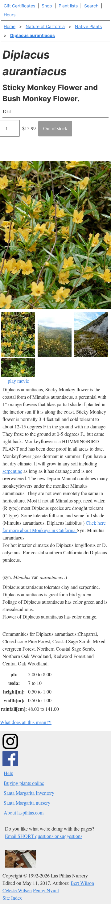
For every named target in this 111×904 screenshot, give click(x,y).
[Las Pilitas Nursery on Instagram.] (10, 747)
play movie (18, 380)
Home (9, 26)
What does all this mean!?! (25, 722)
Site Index (12, 897)
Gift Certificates (19, 5)
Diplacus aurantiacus (32, 35)
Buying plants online (24, 783)
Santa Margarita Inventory (29, 792)
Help (8, 773)
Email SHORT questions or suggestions (43, 836)
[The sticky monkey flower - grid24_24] (18, 334)
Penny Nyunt (46, 890)
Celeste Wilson (17, 890)
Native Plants (88, 26)
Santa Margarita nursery (27, 802)
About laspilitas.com (23, 812)
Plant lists (68, 5)
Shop (47, 5)
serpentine (12, 471)
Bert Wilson (82, 883)
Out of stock (55, 128)
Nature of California (45, 26)
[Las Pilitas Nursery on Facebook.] (10, 764)
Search (91, 5)
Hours (9, 14)
